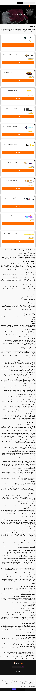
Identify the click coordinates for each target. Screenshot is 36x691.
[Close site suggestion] (0, 1)
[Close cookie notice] (24, 688)
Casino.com (33, 8)
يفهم (14, 689)
